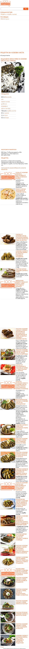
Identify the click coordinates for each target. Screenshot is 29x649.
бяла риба (8, 97)
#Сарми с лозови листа (8, 14)
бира (7, 117)
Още (2, 647)
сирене (6, 113)
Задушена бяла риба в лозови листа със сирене (14, 60)
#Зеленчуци (5, 19)
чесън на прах (5, 108)
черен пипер (5, 101)
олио (6, 115)
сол (2, 99)
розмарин (4, 106)
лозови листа (11, 110)
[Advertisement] (14, 35)
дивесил (4, 104)
